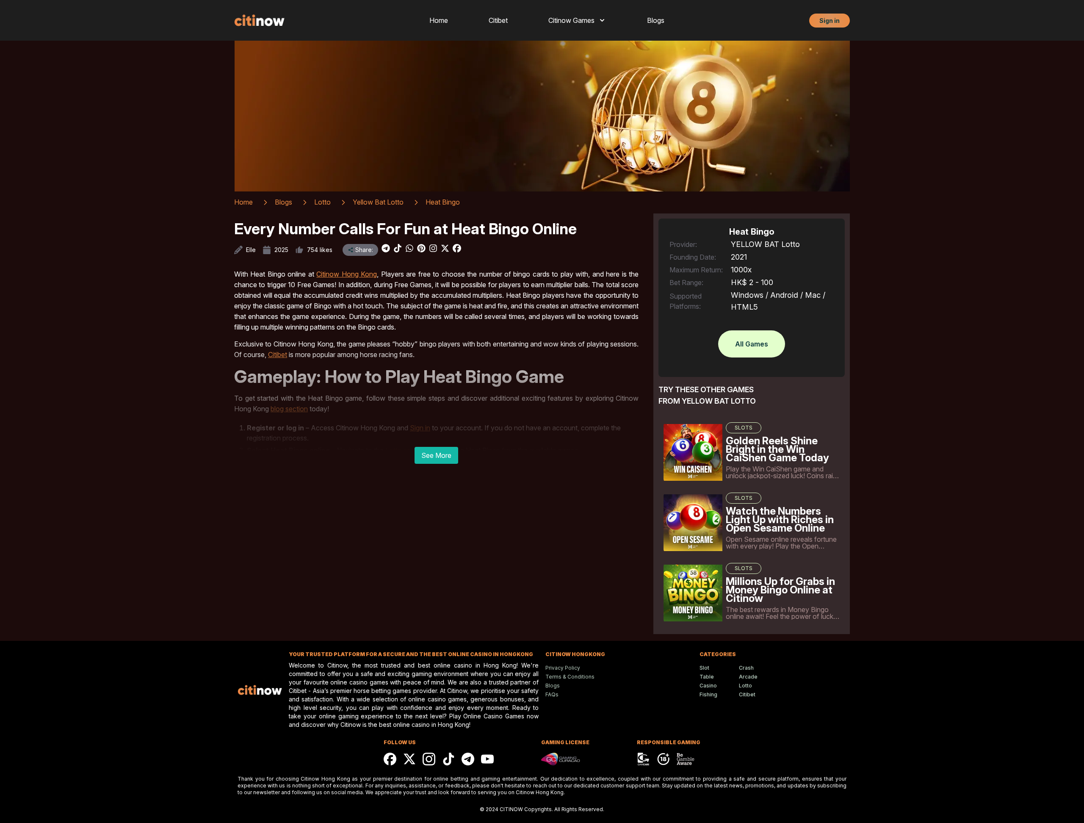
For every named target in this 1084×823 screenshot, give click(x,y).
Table (707, 676)
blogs (283, 202)
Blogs (655, 20)
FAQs (552, 694)
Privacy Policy (562, 668)
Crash (746, 668)
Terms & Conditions (570, 676)
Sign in (829, 20)
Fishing (708, 694)
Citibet (498, 20)
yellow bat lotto (378, 202)
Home (438, 20)
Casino (708, 685)
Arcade (748, 676)
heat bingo (443, 202)
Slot (704, 668)
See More (436, 455)
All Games (751, 344)
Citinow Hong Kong (346, 274)
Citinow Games (571, 20)
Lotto (745, 685)
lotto (322, 202)
